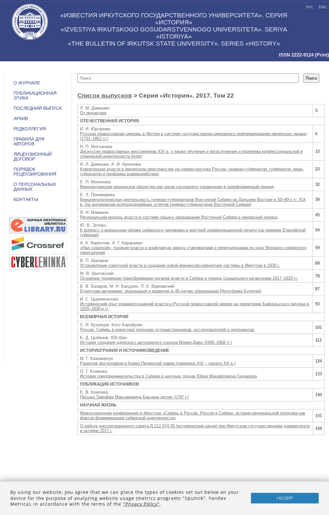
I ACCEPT (285, 498)
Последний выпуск (37, 108)
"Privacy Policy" (141, 504)
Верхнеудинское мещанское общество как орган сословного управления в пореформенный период (177, 186)
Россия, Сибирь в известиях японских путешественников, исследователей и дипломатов (167, 329)
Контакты (25, 199)
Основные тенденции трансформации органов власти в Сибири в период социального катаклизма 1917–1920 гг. (189, 278)
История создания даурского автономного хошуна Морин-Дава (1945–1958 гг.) (156, 342)
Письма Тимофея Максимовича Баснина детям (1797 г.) (134, 397)
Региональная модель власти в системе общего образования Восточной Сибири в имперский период (179, 217)
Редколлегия (29, 129)
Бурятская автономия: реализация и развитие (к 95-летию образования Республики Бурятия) (170, 291)
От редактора (93, 112)
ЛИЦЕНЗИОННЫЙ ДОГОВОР (32, 156)
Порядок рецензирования (34, 172)
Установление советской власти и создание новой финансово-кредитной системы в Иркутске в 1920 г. (180, 265)
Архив (20, 118)
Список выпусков (104, 95)
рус (309, 7)
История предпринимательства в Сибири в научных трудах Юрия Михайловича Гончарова (168, 376)
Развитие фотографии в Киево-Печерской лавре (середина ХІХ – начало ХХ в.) (158, 363)
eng (322, 7)
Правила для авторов (28, 141)
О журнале (26, 83)
